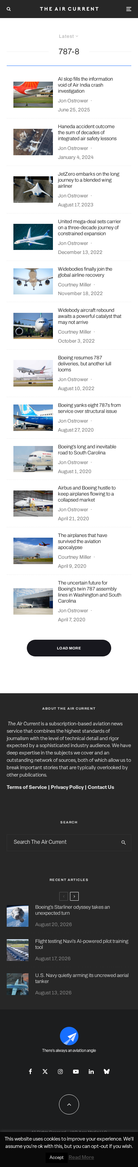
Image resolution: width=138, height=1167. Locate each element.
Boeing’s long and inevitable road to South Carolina (87, 449)
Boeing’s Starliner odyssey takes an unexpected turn (72, 910)
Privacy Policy (67, 787)
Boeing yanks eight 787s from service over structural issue (89, 408)
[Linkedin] (91, 1071)
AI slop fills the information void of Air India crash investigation (85, 85)
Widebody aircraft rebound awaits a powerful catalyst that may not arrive (89, 316)
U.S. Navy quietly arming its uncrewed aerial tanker (82, 978)
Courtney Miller (74, 284)
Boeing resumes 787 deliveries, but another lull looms (84, 363)
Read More (81, 1157)
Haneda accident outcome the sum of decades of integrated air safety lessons (87, 132)
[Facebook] (30, 1071)
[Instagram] (60, 1071)
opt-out (99, 1146)
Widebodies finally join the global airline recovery (85, 272)
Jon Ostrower (73, 100)
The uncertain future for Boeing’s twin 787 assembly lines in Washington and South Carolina (89, 592)
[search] (124, 843)
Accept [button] (57, 1158)
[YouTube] (76, 1071)
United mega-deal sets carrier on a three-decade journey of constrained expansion (89, 227)
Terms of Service (27, 787)
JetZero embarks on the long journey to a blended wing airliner (88, 180)
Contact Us (101, 787)
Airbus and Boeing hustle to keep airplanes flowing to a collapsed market (87, 494)
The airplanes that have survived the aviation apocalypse (82, 541)
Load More (69, 648)
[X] (45, 1071)
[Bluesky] (107, 1071)
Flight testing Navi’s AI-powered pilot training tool (81, 944)
